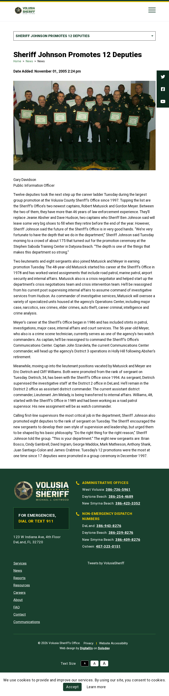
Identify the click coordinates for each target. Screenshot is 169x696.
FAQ (16, 607)
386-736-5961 (118, 489)
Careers (19, 592)
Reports (19, 578)
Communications (26, 622)
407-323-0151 (108, 546)
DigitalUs (86, 648)
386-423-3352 (127, 503)
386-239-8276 (121, 533)
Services (20, 563)
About (18, 600)
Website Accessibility (113, 643)
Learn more (96, 687)
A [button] (85, 663)
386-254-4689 (121, 496)
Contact (19, 614)
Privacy (88, 643)
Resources (21, 585)
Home (17, 61)
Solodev (104, 648)
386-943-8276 (108, 526)
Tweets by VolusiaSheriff (106, 563)
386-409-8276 (127, 540)
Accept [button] (72, 687)
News (29, 61)
